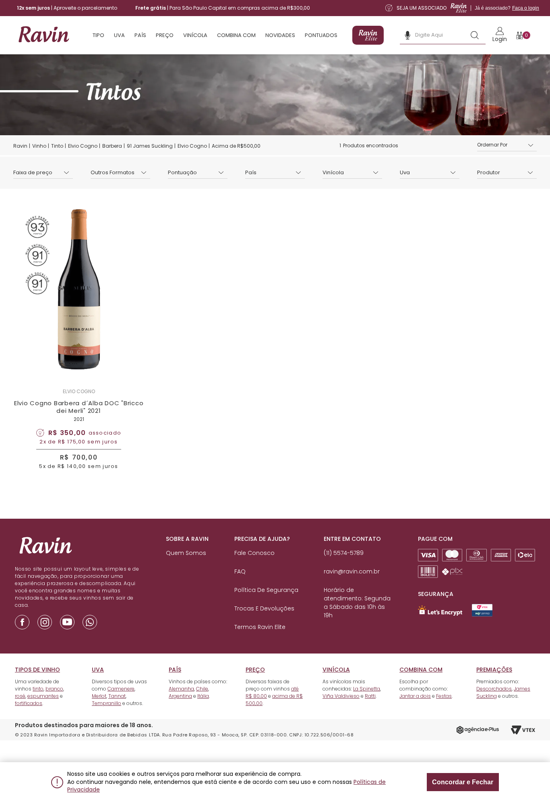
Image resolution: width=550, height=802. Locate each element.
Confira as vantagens (329, 431)
